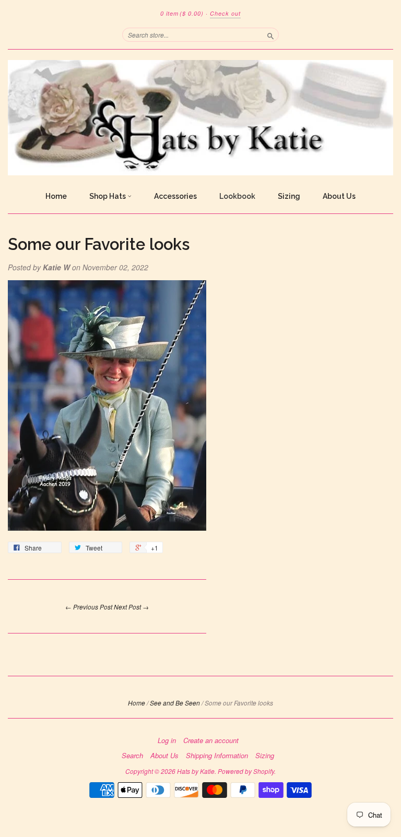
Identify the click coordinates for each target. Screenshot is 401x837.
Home (56, 196)
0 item (182, 13)
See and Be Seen (175, 702)
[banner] (200, 117)
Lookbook (237, 196)
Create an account (211, 740)
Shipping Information (217, 755)
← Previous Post (88, 606)
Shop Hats (108, 196)
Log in (167, 740)
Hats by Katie (196, 771)
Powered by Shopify (246, 771)
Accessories (175, 196)
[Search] (270, 34)
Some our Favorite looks (99, 244)
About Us (339, 196)
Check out (225, 13)
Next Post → (131, 606)
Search (132, 755)
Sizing (289, 196)
